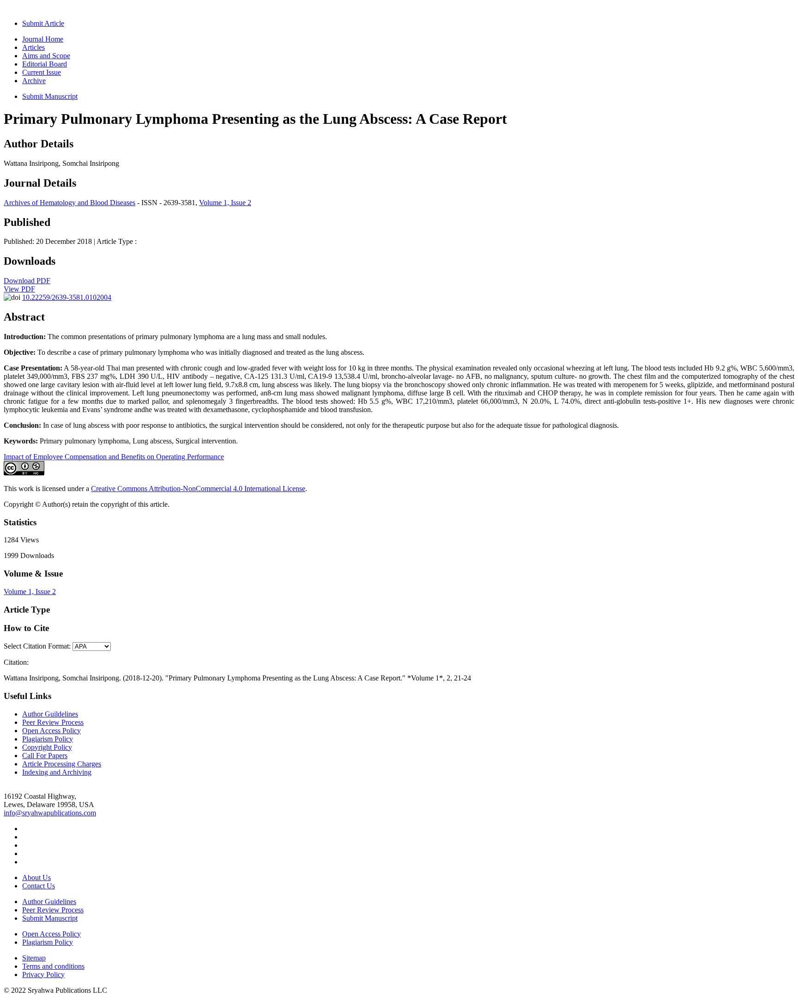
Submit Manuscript (50, 96)
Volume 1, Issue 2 (225, 202)
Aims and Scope (46, 56)
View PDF (19, 289)
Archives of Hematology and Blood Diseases (69, 202)
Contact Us (38, 886)
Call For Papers (44, 755)
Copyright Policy (47, 747)
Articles (33, 47)
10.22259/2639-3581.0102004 (66, 297)
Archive (34, 81)
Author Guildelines (50, 714)
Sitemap (34, 958)
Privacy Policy (43, 974)
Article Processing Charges (61, 764)
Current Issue (41, 72)
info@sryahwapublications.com (50, 813)
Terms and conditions (53, 966)
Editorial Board (44, 64)
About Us (36, 877)
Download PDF (27, 281)
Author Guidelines (49, 901)
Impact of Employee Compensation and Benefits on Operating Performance (114, 457)
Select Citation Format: (37, 646)
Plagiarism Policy (47, 739)
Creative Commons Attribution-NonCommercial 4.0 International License (198, 488)
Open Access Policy (51, 731)
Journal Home (42, 39)
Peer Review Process (53, 722)
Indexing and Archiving (56, 772)
